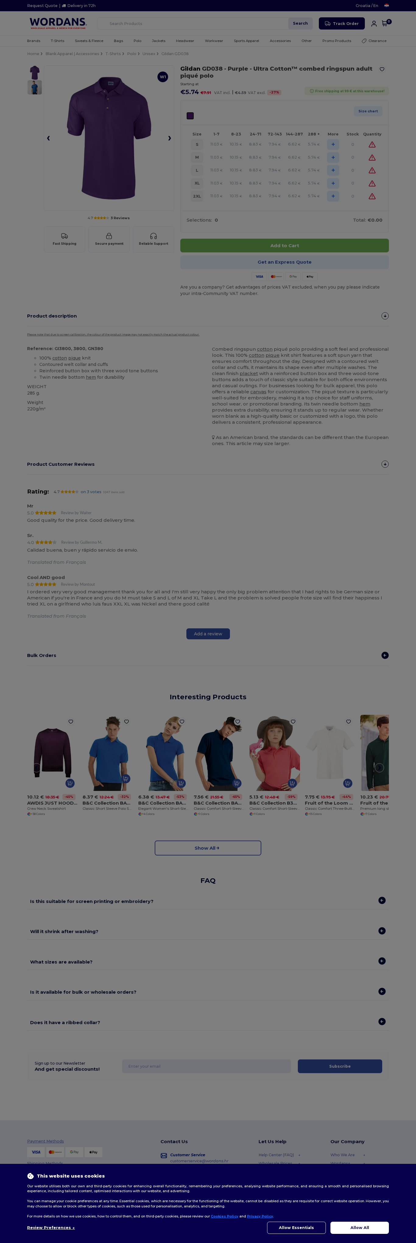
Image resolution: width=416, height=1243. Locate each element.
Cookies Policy (224, 1216)
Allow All (360, 1227)
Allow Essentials (296, 1227)
